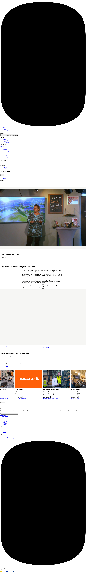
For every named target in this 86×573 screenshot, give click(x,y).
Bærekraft (4, 422)
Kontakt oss (5, 436)
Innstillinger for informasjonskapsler (9, 438)
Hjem (7, 183)
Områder (4, 432)
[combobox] (12, 163)
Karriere (4, 428)
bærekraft (4, 168)
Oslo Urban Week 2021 (9, 254)
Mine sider (5, 177)
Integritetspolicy (6, 437)
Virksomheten (5, 421)
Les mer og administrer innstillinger (18, 411)
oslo (3, 169)
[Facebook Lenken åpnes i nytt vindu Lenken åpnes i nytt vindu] (1, 416)
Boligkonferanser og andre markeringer (24, 183)
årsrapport (4, 167)
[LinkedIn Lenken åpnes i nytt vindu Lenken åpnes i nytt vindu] (7, 416)
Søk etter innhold (3, 163)
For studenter (5, 430)
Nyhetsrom (5, 423)
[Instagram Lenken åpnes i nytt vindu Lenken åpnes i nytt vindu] (2, 416)
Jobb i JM (4, 424)
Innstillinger (5, 178)
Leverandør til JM (6, 431)
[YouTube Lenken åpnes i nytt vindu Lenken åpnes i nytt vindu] (4, 416)
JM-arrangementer (12, 183)
